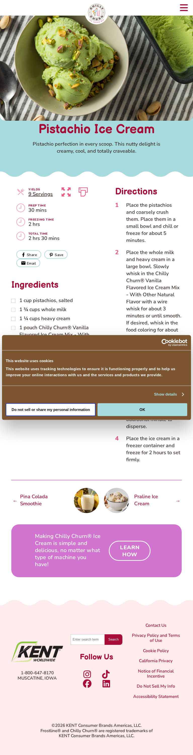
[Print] (83, 191)
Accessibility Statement (156, 697)
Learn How (130, 551)
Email (31, 263)
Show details (165, 394)
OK (142, 409)
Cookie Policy (156, 651)
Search (113, 639)
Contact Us (156, 625)
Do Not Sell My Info (156, 686)
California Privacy (156, 661)
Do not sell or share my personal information (51, 409)
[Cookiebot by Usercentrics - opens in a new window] (165, 342)
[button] (66, 191)
